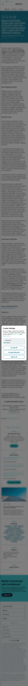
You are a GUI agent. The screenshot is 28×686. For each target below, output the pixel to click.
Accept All (14, 347)
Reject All (14, 357)
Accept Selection (14, 352)
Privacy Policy (16, 334)
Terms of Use (6, 336)
